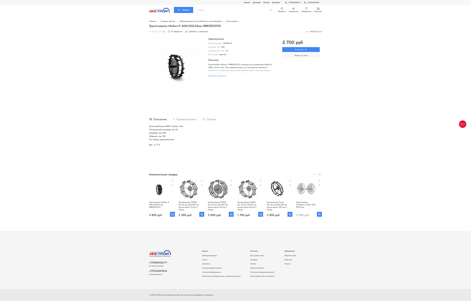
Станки (204, 259)
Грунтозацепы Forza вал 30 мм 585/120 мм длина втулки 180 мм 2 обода (277, 206)
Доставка (257, 2)
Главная (152, 21)
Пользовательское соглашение (262, 276)
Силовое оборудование (211, 272)
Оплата (266, 2)
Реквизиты (288, 259)
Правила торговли (257, 268)
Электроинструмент (209, 255)
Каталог (186, 10)
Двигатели (206, 263)
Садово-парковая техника (212, 268)
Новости (287, 263)
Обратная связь (290, 255)
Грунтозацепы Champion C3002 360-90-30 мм (306, 205)
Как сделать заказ (257, 255)
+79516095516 (313, 2)
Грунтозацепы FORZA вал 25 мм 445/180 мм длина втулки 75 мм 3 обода (189, 206)
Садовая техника (168, 21)
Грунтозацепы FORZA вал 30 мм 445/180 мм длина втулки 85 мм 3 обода (218, 206)
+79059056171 (294, 2)
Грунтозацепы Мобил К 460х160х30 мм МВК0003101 (159, 205)
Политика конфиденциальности (262, 272)
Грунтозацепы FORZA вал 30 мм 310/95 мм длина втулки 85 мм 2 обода (246, 206)
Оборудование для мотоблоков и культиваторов (201, 21)
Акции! (247, 2)
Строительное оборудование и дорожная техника (221, 276)
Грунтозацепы (232, 21)
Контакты (276, 2)
